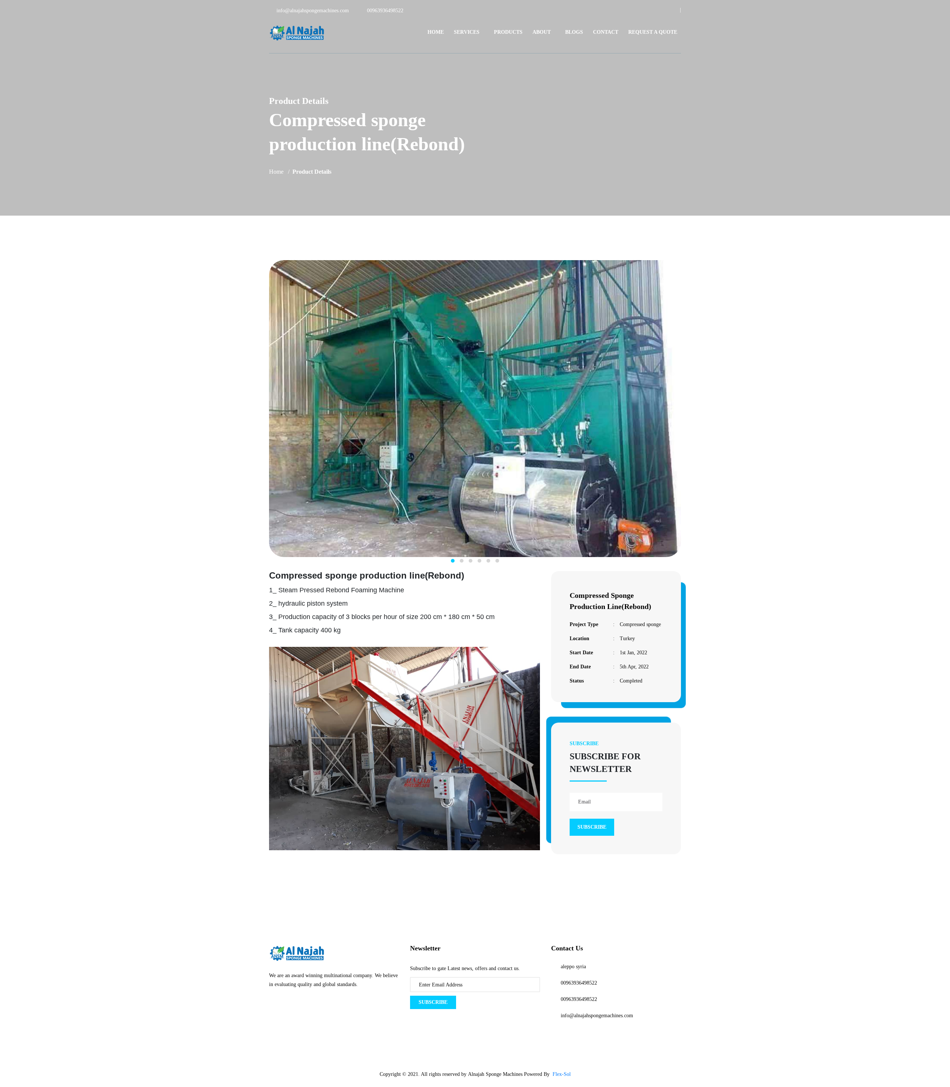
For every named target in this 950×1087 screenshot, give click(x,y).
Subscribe (433, 1002)
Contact (605, 32)
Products (508, 32)
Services (466, 32)
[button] (452, 560)
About (542, 32)
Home (436, 32)
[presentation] (261, 413)
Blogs (574, 32)
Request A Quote (652, 32)
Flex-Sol (562, 1074)
